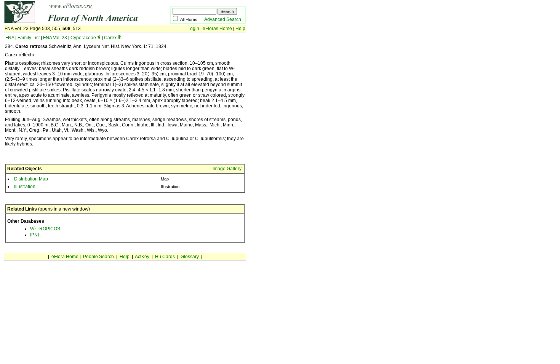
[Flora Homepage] (75, 22)
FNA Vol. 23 (55, 37)
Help (240, 28)
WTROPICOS (45, 228)
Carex (110, 37)
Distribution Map (31, 179)
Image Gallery (227, 168)
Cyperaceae (83, 37)
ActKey (142, 256)
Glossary (190, 256)
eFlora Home (64, 256)
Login (193, 28)
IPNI (34, 235)
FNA (9, 37)
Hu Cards (165, 256)
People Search (98, 256)
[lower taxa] (99, 37)
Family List (29, 37)
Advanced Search (222, 19)
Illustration (24, 186)
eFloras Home (217, 28)
